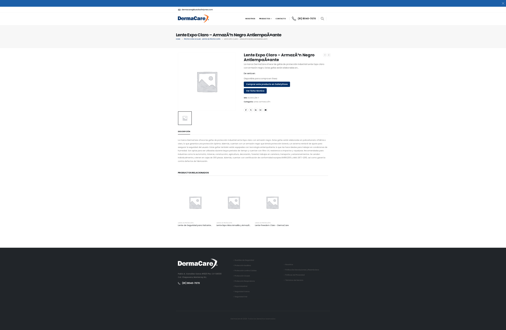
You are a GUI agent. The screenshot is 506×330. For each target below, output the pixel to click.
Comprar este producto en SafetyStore (267, 84)
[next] (329, 55)
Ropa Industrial (241, 286)
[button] (322, 18)
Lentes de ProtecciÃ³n (262, 102)
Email (265, 110)
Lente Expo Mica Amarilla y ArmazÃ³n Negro (237, 225)
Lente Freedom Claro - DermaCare (272, 225)
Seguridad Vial (241, 296)
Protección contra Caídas (246, 270)
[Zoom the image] (197, 260)
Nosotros (250, 18)
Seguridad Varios (242, 291)
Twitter (251, 110)
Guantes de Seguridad (244, 260)
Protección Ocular (242, 276)
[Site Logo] (193, 19)
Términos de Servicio (294, 280)
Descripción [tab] (184, 131)
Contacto (281, 18)
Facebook (246, 110)
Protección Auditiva (243, 265)
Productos (264, 18)
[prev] (325, 55)
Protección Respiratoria (245, 281)
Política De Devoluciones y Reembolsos (302, 270)
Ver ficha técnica (255, 90)
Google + (261, 110)
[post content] (195, 202)
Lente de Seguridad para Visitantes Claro (198, 225)
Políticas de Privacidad (295, 275)
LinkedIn (256, 110)
